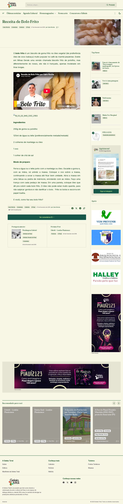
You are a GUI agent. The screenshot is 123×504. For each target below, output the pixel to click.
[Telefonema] (96, 101)
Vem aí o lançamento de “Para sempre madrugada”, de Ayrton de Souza (111, 65)
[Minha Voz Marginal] (96, 118)
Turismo (91, 461)
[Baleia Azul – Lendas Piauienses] (46, 425)
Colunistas (14, 27)
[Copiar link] (84, 208)
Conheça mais (54, 461)
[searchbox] (65, 5)
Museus (90, 468)
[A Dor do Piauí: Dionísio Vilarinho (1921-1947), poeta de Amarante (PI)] (107, 425)
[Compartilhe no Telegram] (80, 208)
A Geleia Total (7, 461)
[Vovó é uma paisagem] (96, 84)
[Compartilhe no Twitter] (76, 208)
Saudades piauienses (109, 135)
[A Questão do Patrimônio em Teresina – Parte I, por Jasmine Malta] (77, 425)
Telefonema (106, 98)
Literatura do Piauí (100, 438)
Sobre (4, 464)
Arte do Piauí (98, 431)
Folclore (53, 233)
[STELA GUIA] (96, 136)
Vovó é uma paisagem (110, 81)
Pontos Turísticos (94, 464)
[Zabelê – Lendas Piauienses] (16, 425)
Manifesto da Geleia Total (11, 472)
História (50, 472)
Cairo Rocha (6, 27)
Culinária (21, 27)
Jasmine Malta (77, 438)
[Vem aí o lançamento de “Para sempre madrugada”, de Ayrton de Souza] (96, 66)
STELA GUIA (106, 132)
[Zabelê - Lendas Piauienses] (66, 235)
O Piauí (28, 27)
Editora (105, 71)
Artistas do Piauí (27, 233)
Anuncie (4, 501)
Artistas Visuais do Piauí (29, 237)
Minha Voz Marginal (109, 115)
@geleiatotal (104, 149)
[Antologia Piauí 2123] (106, 323)
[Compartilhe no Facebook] (72, 208)
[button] (3, 13)
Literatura (105, 83)
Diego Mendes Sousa (101, 434)
